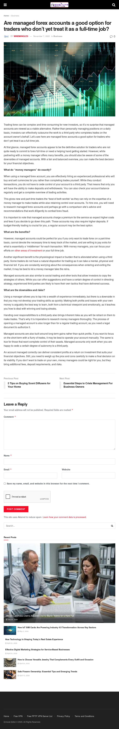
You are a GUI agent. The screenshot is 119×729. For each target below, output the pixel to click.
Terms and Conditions (84, 716)
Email (8, 469)
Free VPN (18, 716)
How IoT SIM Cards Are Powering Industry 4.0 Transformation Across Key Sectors (57, 627)
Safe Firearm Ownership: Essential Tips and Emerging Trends (47, 671)
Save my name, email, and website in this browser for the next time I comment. (48, 483)
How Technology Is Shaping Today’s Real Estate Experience (34, 639)
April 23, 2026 (12, 643)
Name (8, 455)
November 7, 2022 (41, 36)
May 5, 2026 (24, 631)
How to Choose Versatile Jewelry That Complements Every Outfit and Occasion (55, 659)
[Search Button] (113, 4)
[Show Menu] (5, 4)
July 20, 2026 (12, 619)
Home (6, 15)
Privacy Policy (63, 716)
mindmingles (21, 36)
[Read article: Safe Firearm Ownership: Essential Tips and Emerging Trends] (10, 674)
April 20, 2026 (24, 663)
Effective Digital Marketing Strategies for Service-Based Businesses (37, 649)
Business (15, 15)
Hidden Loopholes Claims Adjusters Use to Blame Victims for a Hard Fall (40, 615)
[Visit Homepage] (59, 4)
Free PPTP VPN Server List (39, 716)
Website (66, 469)
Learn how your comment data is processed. (64, 517)
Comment (10, 416)
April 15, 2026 (24, 675)
